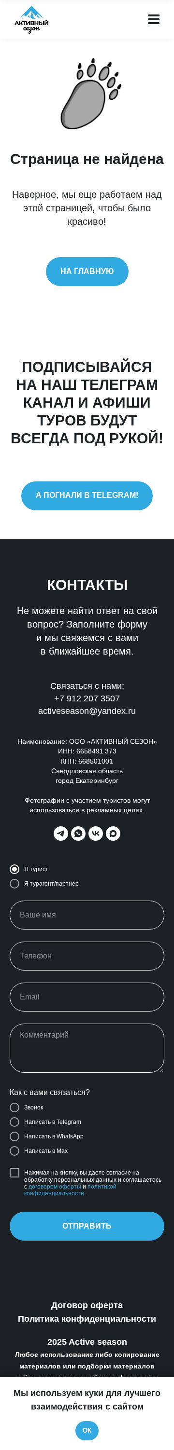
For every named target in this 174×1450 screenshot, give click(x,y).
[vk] (95, 833)
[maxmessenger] (113, 833)
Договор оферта (87, 1305)
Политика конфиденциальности (87, 1319)
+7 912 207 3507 (87, 698)
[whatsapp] (78, 833)
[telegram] (61, 833)
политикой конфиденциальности (70, 1190)
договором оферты (55, 1186)
